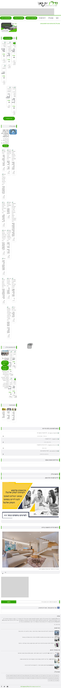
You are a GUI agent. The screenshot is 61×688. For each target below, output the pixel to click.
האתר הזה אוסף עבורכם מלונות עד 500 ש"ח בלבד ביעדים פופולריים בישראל (38, 637)
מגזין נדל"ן (50, 17)
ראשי (57, 17)
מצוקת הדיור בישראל (26, 677)
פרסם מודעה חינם (5, 17)
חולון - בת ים (4, 84)
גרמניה (33, 675)
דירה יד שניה (51, 675)
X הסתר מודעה (29, 346)
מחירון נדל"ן (18, 677)
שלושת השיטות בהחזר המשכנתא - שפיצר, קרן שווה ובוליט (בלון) (7, 327)
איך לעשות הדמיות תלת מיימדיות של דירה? (3, 218)
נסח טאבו (51, 677)
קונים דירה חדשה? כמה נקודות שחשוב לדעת (49, 569)
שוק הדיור (56, 680)
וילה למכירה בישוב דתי (42, 432)
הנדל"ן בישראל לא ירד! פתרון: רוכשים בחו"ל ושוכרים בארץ (3, 265)
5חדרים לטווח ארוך (3, 50)
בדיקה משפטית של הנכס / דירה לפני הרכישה (8, 165)
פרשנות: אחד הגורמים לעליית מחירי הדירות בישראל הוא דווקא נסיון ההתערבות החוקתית (12, 229)
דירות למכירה (42, 17)
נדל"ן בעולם (45, 677)
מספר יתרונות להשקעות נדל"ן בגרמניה (7, 211)
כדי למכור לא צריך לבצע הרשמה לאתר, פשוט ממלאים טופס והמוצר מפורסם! (36, 653)
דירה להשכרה (3, 72)
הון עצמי (56, 675)
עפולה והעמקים (9, 67)
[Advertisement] (27, 11)
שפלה (9, 107)
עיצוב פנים (56, 677)
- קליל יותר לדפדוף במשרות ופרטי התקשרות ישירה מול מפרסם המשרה (37, 659)
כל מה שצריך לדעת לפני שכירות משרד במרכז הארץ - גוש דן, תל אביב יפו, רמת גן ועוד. (36, 631)
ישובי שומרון (14, 114)
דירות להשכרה (4, 60)
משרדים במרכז (18, 17)
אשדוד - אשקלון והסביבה (14, 63)
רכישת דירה (51, 680)
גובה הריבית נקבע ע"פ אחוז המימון (3, 414)
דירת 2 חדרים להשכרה (8, 95)
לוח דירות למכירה (10, 38)
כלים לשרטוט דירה (10, 677)
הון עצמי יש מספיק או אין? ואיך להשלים (13, 415)
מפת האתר (58, 624)
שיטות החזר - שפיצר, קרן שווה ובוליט (8, 415)
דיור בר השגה (38, 675)
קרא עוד (5, 145)
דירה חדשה (45, 675)
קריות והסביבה (4, 62)
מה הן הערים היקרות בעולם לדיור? (8, 290)
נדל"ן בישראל (38, 677)
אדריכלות (19, 675)
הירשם (8, 601)
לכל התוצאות (9, 118)
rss (54, 624)
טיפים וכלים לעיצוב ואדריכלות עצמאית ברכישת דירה (2, 246)
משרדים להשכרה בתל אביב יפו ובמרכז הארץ (13, 293)
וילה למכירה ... (13, 387)
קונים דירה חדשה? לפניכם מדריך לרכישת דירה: (3, 190)
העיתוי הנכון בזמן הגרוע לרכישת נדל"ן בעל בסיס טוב (3, 294)
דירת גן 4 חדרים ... (8, 55)
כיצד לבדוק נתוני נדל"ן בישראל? (13, 314)
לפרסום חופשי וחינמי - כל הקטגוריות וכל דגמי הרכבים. (39, 665)
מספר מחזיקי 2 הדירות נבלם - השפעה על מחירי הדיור (8, 248)
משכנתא (33, 677)
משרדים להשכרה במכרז (11, 675)
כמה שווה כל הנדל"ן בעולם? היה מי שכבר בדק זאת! (3, 160)
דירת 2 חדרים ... (9, 388)
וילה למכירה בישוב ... (13, 50)
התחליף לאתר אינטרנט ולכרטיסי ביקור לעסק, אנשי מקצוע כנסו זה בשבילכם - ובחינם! (36, 643)
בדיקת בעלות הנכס (26, 675)
